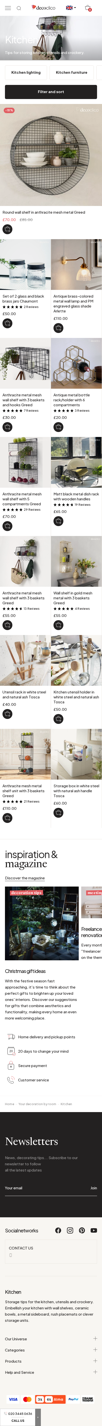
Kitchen (66, 1104)
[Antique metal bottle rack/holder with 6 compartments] (58, 427)
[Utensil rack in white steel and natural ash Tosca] (7, 714)
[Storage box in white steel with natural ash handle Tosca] (58, 813)
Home (9, 1104)
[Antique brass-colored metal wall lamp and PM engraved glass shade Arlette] (58, 328)
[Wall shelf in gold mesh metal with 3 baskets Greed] (58, 625)
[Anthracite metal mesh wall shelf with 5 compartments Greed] (7, 526)
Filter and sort (51, 91)
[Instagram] (70, 1232)
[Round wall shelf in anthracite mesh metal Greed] (7, 229)
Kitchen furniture (71, 72)
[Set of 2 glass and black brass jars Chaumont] (7, 323)
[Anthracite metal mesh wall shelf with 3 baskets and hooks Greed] (7, 427)
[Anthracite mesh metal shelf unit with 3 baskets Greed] (7, 818)
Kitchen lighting (26, 72)
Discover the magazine (25, 877)
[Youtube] (94, 1232)
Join (93, 1187)
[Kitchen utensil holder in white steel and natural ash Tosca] (58, 719)
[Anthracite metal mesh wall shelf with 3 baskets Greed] (7, 625)
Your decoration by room (37, 1104)
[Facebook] (58, 1232)
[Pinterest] (82, 1232)
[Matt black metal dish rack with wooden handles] (58, 521)
